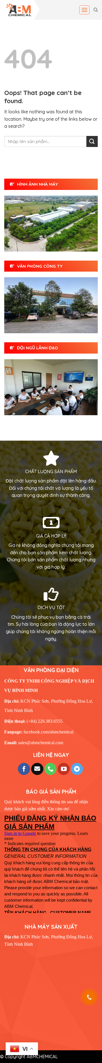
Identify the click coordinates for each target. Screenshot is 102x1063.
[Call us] (50, 769)
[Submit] (92, 141)
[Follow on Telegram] (77, 769)
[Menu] (84, 10)
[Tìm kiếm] (96, 10)
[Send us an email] (37, 769)
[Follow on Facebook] (24, 769)
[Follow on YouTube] (64, 769)
